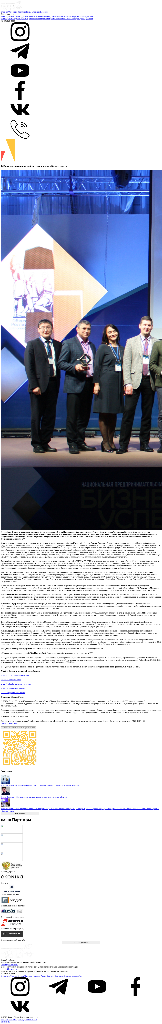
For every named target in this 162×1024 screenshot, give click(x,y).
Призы (28, 12)
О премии (12, 12)
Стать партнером (81, 942)
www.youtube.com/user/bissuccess (15, 675)
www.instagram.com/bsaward (13, 693)
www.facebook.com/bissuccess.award (16, 684)
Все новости (20, 813)
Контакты (59, 976)
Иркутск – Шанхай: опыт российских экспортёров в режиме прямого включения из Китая (40, 785)
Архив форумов (48, 976)
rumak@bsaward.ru (9, 723)
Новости (44, 12)
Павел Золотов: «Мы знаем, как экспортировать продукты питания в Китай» (34, 797)
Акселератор (34, 16)
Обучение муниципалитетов (52, 16)
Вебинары (5, 16)
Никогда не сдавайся (19, 16)
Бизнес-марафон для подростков (79, 16)
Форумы (21, 12)
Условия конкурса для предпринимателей (19, 1019)
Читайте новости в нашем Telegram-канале (18, 728)
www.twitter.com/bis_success (13, 688)
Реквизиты (5, 1022)
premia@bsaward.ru (9, 969)
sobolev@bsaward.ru (9, 964)
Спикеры (36, 12)
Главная (4, 12)
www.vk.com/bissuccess (11, 680)
